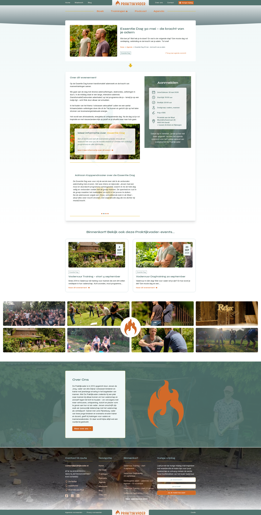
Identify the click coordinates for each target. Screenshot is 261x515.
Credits (193, 512)
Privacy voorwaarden (94, 512)
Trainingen (118, 11)
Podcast (141, 11)
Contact (170, 3)
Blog (90, 3)
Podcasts (103, 478)
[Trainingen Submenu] (127, 11)
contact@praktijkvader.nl (76, 466)
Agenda (159, 11)
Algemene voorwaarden (73, 512)
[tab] (101, 213)
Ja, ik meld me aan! (176, 493)
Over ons (159, 3)
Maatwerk (79, 3)
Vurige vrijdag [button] (187, 3)
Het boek (103, 470)
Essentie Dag (125, 53)
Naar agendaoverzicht (137, 499)
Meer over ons (81, 428)
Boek (100, 11)
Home (67, 3)
